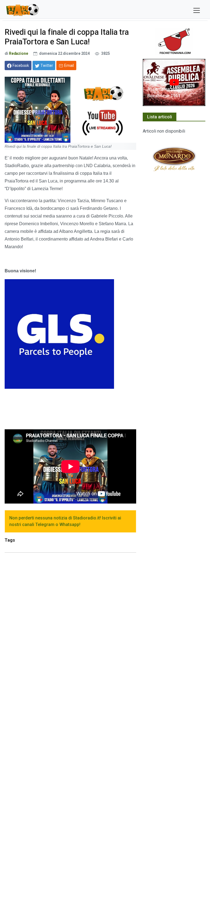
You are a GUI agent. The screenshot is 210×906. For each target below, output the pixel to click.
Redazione (18, 53)
